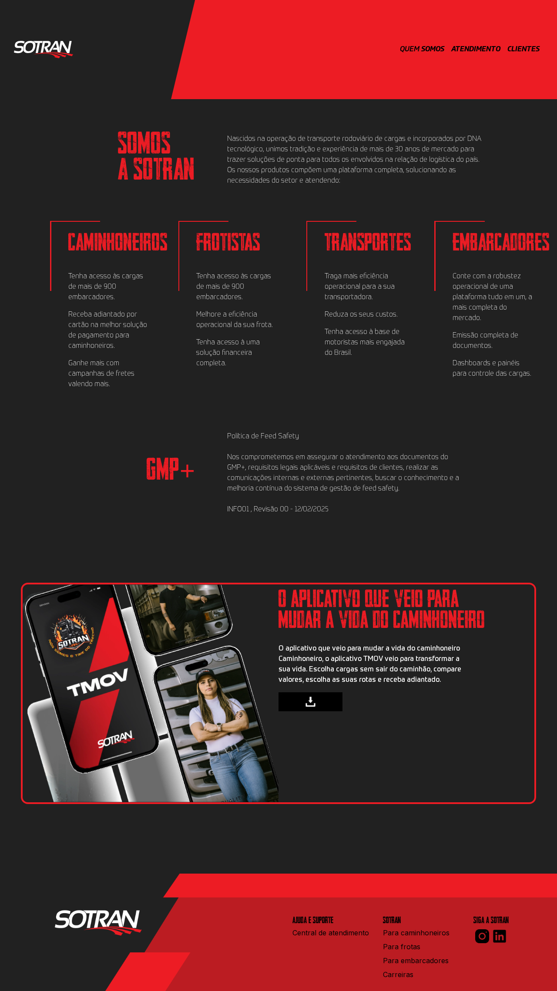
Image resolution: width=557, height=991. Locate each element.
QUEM (422, 49)
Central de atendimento (330, 932)
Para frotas (401, 946)
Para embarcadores (416, 960)
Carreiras (398, 974)
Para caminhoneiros (416, 932)
